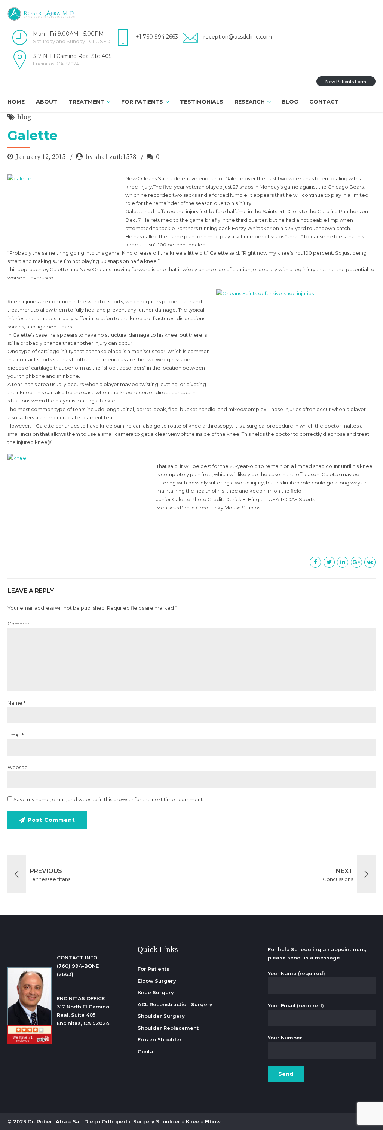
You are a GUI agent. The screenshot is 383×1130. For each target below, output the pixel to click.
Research (250, 101)
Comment (20, 624)
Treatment (86, 101)
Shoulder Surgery (161, 1016)
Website (17, 767)
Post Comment (51, 820)
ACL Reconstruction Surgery (175, 1004)
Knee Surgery (156, 992)
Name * (16, 703)
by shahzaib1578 (110, 157)
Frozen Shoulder (160, 1039)
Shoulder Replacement (168, 1028)
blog (24, 117)
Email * (15, 735)
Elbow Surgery (157, 981)
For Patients (142, 101)
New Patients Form (345, 81)
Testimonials (201, 101)
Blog (290, 101)
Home (16, 101)
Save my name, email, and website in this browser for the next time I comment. (108, 799)
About (46, 101)
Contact (324, 101)
